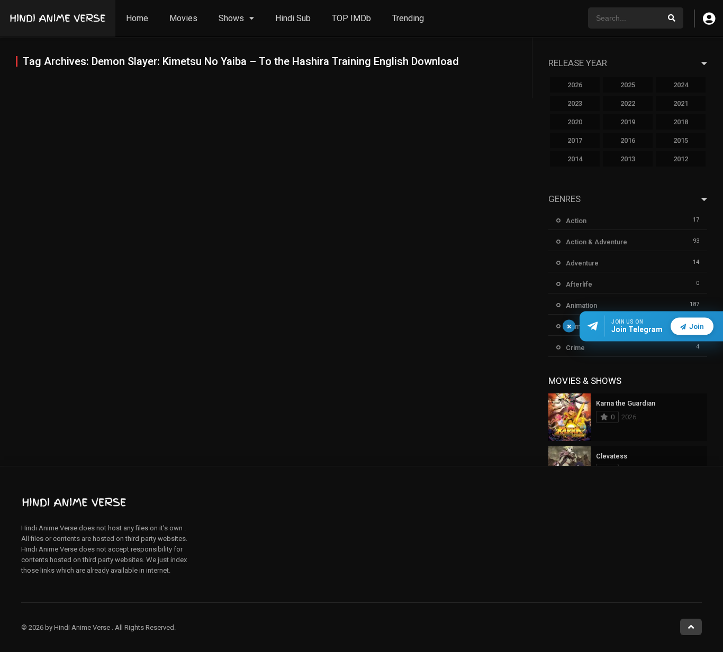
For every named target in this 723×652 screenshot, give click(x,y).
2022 (627, 103)
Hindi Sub (293, 18)
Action (576, 221)
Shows (231, 18)
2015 (680, 140)
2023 (574, 103)
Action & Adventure (596, 242)
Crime (575, 348)
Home (137, 18)
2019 (627, 122)
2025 (627, 85)
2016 (627, 140)
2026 (574, 85)
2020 (574, 122)
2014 (574, 159)
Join (696, 326)
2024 (680, 85)
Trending (408, 18)
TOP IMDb (351, 18)
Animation (581, 305)
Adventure (582, 263)
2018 (680, 122)
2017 (574, 140)
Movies (183, 18)
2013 (627, 159)
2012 (680, 159)
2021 (680, 103)
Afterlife (579, 284)
